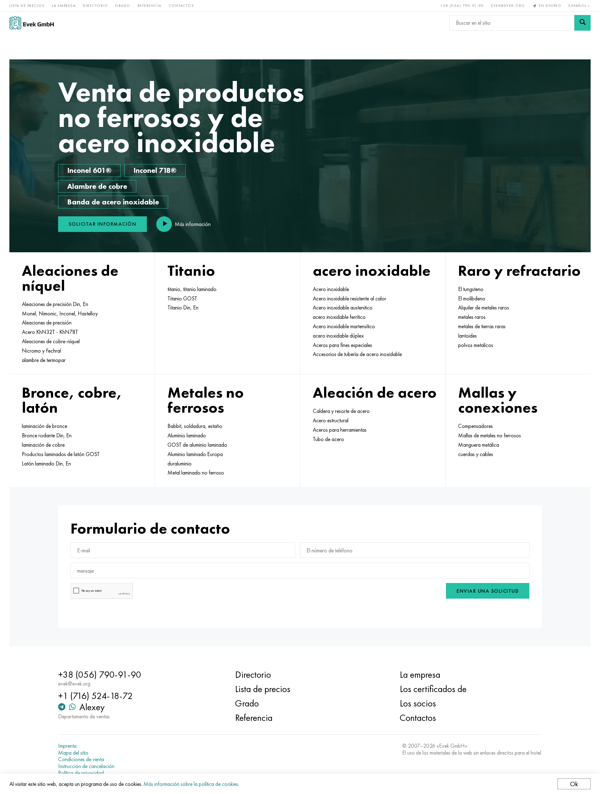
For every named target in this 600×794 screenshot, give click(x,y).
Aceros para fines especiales (342, 345)
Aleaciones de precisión (47, 322)
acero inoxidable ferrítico (339, 317)
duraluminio (180, 463)
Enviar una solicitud (488, 591)
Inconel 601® (89, 170)
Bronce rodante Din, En (47, 435)
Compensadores (475, 426)
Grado (122, 5)
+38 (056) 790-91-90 (462, 5)
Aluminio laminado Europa (195, 454)
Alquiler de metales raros (483, 307)
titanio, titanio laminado (192, 289)
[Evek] (31, 22)
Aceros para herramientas (340, 430)
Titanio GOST (182, 298)
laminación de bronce (44, 426)
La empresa (64, 5)
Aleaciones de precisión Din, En (55, 304)
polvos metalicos (475, 345)
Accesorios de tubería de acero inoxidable (357, 354)
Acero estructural (330, 420)
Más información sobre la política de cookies (190, 783)
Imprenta (67, 745)
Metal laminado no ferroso (196, 473)
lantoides (467, 336)
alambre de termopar (44, 360)
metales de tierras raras (482, 326)
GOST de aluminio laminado (197, 445)
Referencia (150, 5)
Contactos (181, 5)
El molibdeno (471, 298)
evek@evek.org (508, 5)
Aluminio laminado (187, 435)
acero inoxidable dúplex (338, 336)
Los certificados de (433, 689)
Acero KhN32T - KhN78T (50, 332)
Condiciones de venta (81, 759)
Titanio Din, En (183, 307)
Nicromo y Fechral (41, 351)
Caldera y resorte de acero (341, 411)
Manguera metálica (478, 445)
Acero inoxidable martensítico (344, 326)
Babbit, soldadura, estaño (195, 426)
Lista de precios (27, 5)
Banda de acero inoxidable (113, 202)
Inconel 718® (155, 170)
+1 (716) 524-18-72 (95, 695)
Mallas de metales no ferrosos (489, 435)
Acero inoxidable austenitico (342, 307)
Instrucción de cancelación (86, 766)
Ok (574, 783)
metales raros (472, 317)
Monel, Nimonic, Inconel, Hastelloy (60, 313)
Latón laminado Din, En (46, 463)
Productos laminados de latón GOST (61, 454)
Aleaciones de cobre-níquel (51, 341)
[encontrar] (582, 23)
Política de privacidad (81, 773)
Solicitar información (103, 224)
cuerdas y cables (475, 454)
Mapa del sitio (73, 752)
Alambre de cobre (97, 186)
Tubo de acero (328, 439)
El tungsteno (470, 289)
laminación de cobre (43, 445)
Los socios (418, 703)
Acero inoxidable (331, 289)
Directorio (95, 5)
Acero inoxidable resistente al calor (349, 298)
